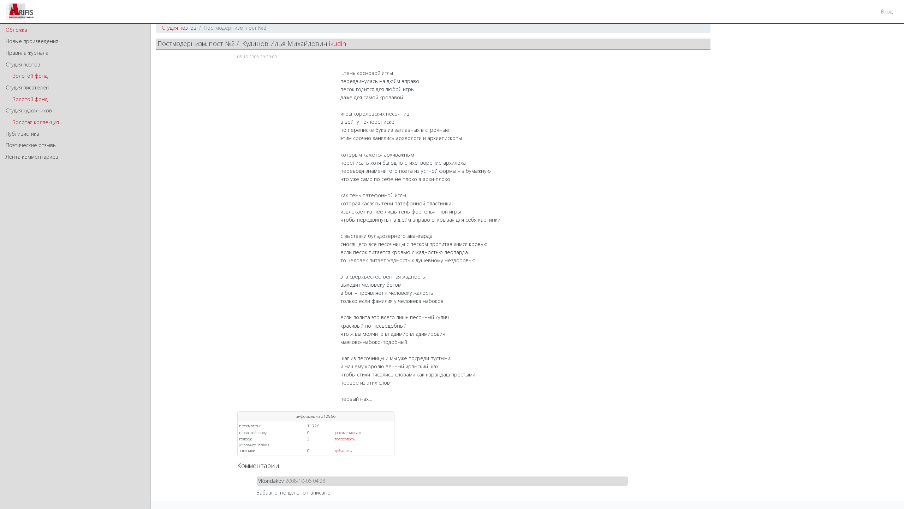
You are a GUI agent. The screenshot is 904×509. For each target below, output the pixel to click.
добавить (343, 450)
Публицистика (22, 133)
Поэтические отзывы (31, 145)
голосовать (345, 438)
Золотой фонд (30, 75)
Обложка (16, 30)
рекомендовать (348, 432)
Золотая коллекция (36, 122)
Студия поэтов (23, 64)
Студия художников (29, 110)
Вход (887, 11)
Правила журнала (27, 52)
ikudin (337, 43)
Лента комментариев (32, 156)
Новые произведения (32, 41)
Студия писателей (27, 87)
